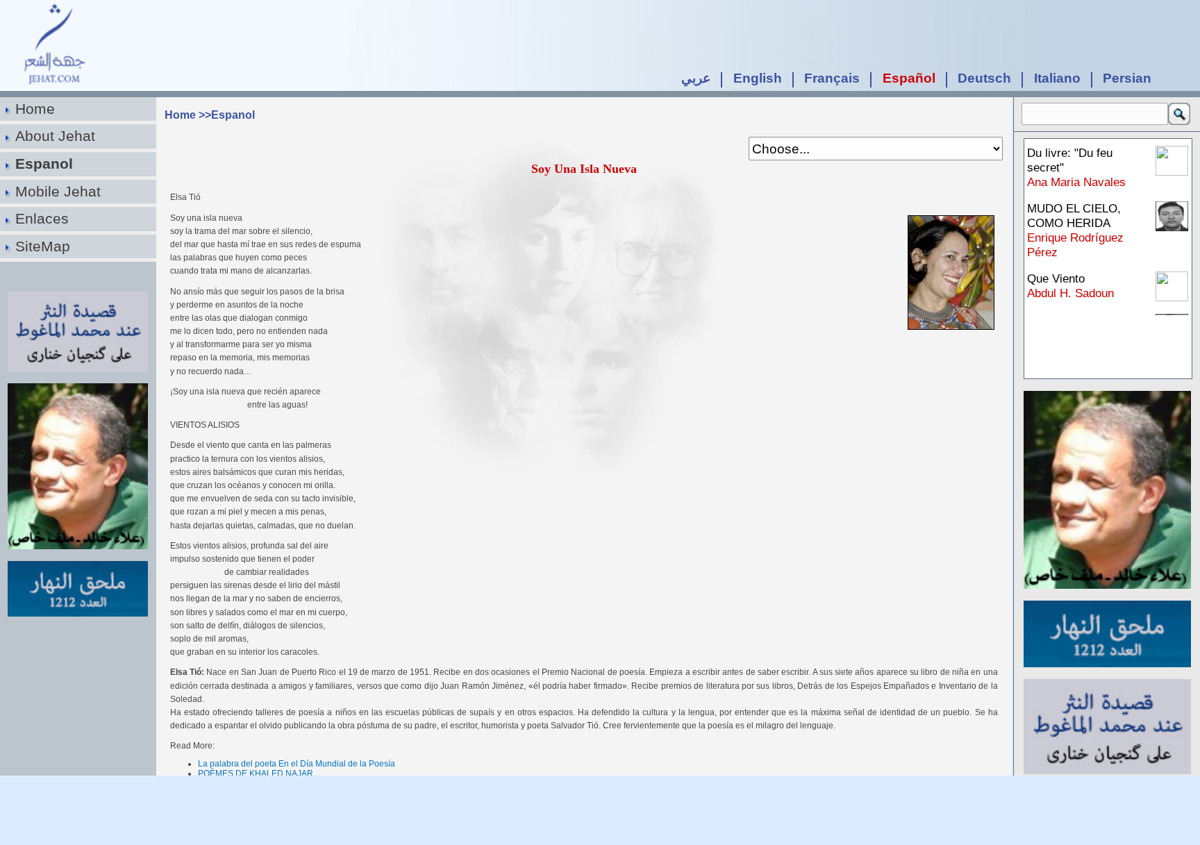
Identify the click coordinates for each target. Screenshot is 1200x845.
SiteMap (42, 246)
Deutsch (984, 78)
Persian (1127, 78)
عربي (695, 78)
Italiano (1057, 78)
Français (832, 78)
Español (909, 78)
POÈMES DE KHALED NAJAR (255, 773)
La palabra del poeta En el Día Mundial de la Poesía (296, 764)
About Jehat (55, 136)
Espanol (44, 163)
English (757, 78)
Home (35, 109)
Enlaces (42, 218)
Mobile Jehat (58, 191)
